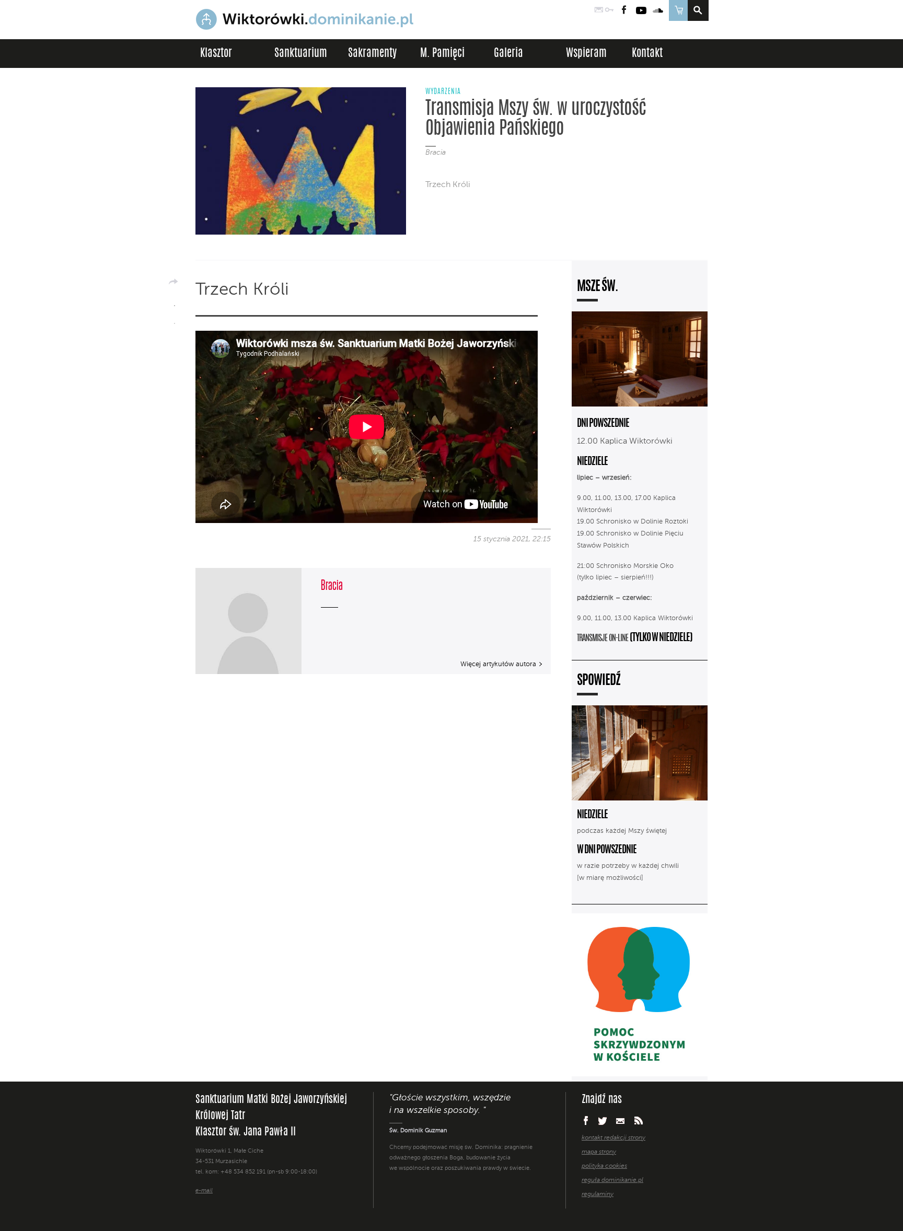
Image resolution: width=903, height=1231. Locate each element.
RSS (638, 1120)
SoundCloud (658, 10)
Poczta (599, 10)
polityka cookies (604, 1166)
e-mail (204, 1191)
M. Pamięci (442, 53)
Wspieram (586, 53)
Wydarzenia (443, 92)
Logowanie (609, 10)
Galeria (508, 53)
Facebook (624, 10)
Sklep (678, 10)
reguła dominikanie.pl (612, 1180)
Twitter (602, 1121)
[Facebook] (174, 302)
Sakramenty (372, 53)
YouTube (641, 10)
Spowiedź (598, 681)
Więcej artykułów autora (498, 664)
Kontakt (647, 53)
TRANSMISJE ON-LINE (603, 638)
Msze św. (597, 287)
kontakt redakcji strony (613, 1138)
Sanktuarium (300, 53)
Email (620, 1120)
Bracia (435, 152)
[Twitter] (174, 320)
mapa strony (599, 1152)
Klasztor (216, 53)
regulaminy (597, 1194)
